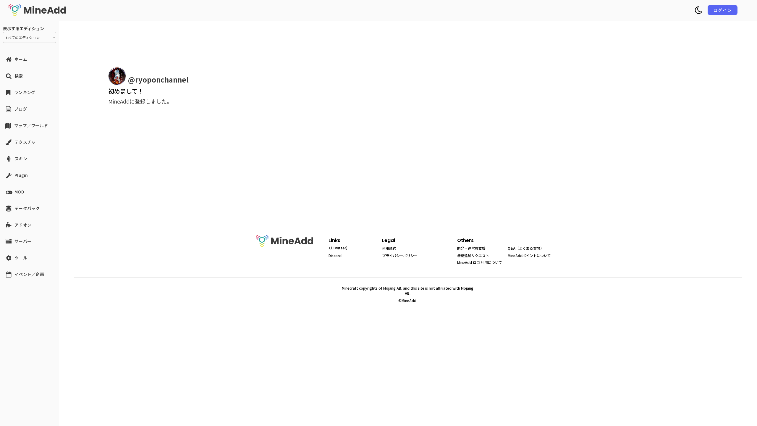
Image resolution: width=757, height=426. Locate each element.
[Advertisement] (207, 176)
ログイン (722, 10)
